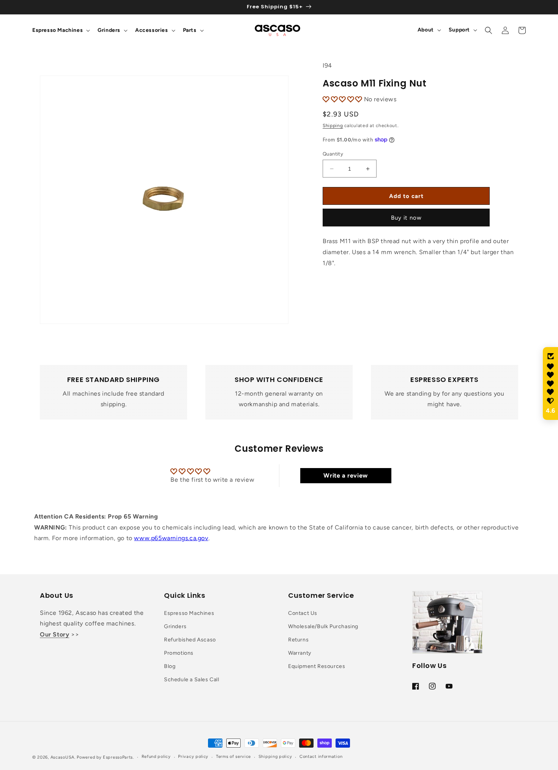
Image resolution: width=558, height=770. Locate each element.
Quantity (333, 154)
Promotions (179, 653)
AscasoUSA (62, 757)
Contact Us (302, 613)
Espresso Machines (189, 613)
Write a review (345, 475)
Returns (298, 639)
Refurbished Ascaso (190, 639)
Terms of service (233, 756)
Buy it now (406, 217)
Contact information (320, 756)
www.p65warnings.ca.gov (171, 538)
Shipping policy (275, 756)
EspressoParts (118, 757)
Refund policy (156, 756)
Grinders (175, 626)
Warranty (299, 653)
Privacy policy (193, 756)
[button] (60, 30)
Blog (169, 666)
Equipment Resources (316, 666)
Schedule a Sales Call (191, 679)
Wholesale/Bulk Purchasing (323, 626)
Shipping (333, 125)
